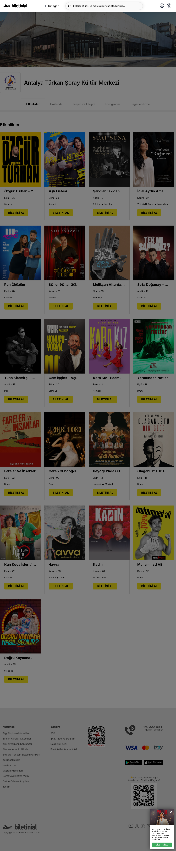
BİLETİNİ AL (162, 844)
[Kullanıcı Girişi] (169, 6)
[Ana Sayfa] (15, 6)
